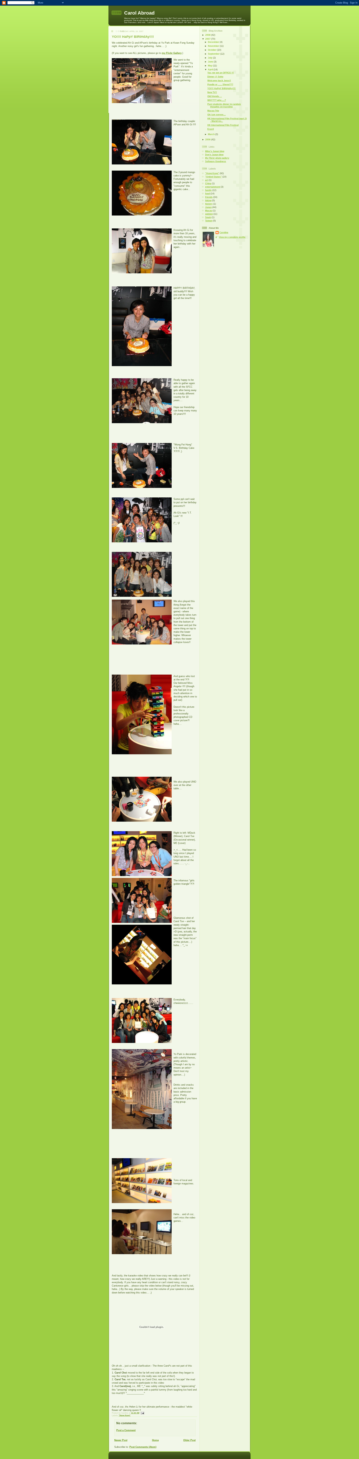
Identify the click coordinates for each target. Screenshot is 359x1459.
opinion (209, 214)
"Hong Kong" (125, 1415)
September (214, 54)
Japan (208, 207)
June (211, 61)
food (207, 193)
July (210, 57)
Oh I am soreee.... (216, 114)
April (211, 69)
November (214, 46)
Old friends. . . (214, 96)
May (210, 65)
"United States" (213, 176)
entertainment (212, 187)
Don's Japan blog (214, 154)
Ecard (210, 129)
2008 (208, 35)
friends (209, 197)
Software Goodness (215, 161)
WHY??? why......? (216, 100)
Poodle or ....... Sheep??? (220, 84)
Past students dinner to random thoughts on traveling (224, 105)
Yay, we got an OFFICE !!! (220, 72)
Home (155, 1440)
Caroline (223, 232)
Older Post (189, 1440)
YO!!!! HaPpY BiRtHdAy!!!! (133, 37)
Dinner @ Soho (215, 76)
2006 (208, 139)
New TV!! (212, 92)
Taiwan (208, 220)
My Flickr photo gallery (217, 158)
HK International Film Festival (223, 125)
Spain (208, 217)
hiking (208, 200)
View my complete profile (232, 237)
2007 (208, 39)
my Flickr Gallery (172, 53)
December (214, 42)
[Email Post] (142, 1413)
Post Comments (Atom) (142, 1447)
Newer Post (120, 1440)
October (212, 50)
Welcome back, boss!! (219, 80)
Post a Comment (126, 1430)
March (211, 134)
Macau (208, 210)
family (208, 190)
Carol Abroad (139, 13)
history (209, 204)
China (208, 183)
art (206, 180)
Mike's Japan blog (214, 151)
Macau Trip (213, 110)
